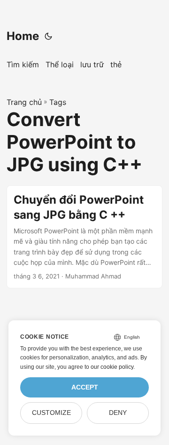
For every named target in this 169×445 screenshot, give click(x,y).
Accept (84, 387)
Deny (118, 412)
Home (23, 36)
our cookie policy (112, 367)
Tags (57, 102)
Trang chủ (24, 102)
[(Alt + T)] (48, 36)
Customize (51, 412)
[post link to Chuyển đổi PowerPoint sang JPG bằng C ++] (84, 237)
